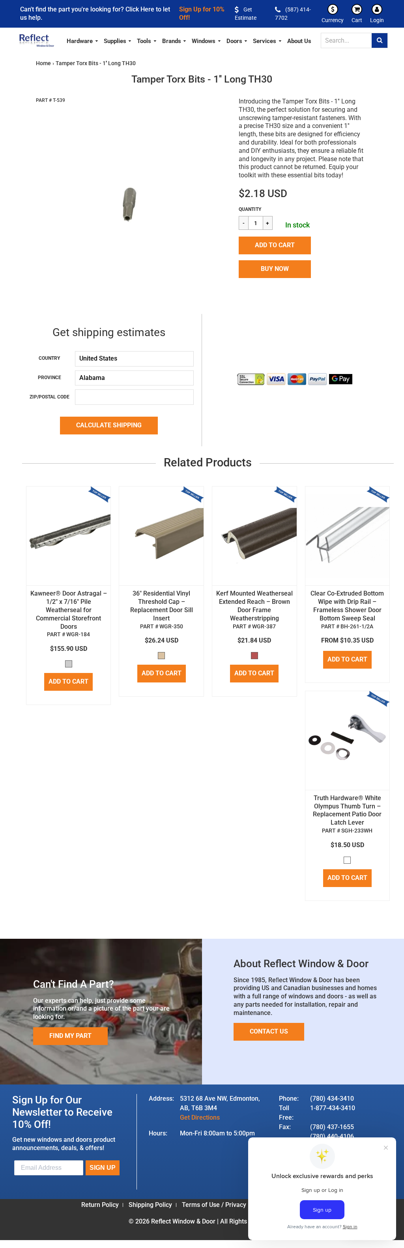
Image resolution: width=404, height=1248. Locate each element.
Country (49, 358)
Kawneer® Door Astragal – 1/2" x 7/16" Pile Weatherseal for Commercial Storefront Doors (68, 610)
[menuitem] (83, 40)
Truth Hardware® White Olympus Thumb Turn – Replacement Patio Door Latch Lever (347, 810)
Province (49, 377)
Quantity (250, 209)
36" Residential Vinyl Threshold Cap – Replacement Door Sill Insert (161, 606)
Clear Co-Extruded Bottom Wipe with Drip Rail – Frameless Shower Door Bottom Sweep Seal (347, 606)
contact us (269, 1031)
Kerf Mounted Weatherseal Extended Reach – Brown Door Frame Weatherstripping (254, 606)
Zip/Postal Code (49, 397)
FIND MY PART (70, 1035)
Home (43, 63)
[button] (275, 245)
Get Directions (200, 1117)
